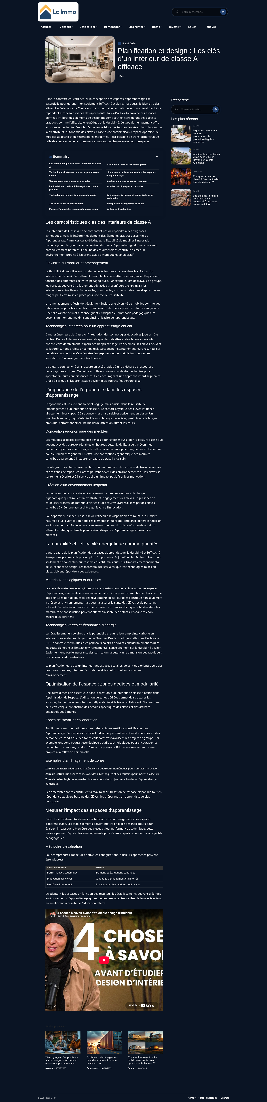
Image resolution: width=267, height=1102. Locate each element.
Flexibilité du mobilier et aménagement (126, 164)
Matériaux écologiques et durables (124, 186)
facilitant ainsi (134, 285)
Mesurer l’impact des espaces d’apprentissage (73, 209)
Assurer (49, 1068)
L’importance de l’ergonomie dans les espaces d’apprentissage (131, 174)
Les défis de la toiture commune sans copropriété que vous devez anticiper (205, 200)
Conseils (197, 171)
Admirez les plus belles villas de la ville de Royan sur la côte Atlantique (206, 158)
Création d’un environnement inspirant (126, 181)
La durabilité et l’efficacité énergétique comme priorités (73, 188)
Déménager (93, 1068)
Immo (121, 76)
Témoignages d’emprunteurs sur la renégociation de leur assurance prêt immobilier (61, 1060)
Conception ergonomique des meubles (69, 181)
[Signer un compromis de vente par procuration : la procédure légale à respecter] (181, 134)
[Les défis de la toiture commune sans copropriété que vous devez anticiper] (181, 197)
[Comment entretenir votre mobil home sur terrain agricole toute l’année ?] (145, 1042)
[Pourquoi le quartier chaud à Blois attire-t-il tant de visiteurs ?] (181, 176)
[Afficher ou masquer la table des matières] (114, 156)
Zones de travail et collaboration (66, 203)
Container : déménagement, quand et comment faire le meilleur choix (103, 1060)
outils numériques (82, 339)
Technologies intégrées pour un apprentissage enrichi (74, 174)
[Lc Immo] (58, 12)
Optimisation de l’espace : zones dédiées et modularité (129, 196)
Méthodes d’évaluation (118, 209)
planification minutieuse (123, 113)
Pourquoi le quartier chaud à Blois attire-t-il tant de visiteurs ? (206, 179)
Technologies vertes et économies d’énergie (72, 195)
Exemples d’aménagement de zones (125, 203)
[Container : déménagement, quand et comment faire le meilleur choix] (104, 1042)
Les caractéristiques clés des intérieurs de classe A (75, 165)
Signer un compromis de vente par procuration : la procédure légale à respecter (205, 136)
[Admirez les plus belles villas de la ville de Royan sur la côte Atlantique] (181, 156)
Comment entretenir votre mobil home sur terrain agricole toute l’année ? (142, 1060)
